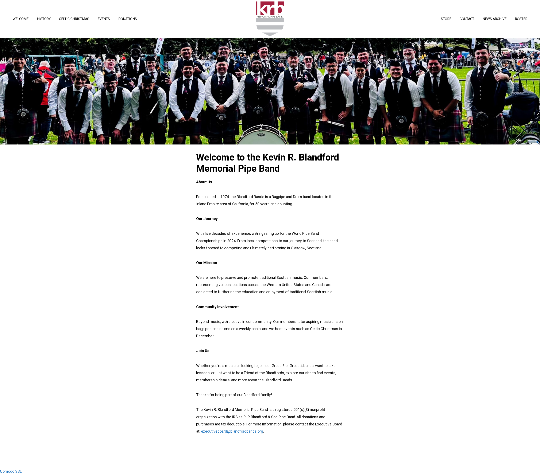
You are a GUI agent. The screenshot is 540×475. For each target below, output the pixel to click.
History (44, 19)
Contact (467, 19)
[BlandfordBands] (270, 18)
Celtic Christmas (74, 19)
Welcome (20, 19)
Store (446, 19)
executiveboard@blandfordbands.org (232, 431)
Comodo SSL (11, 471)
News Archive (494, 19)
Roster (521, 19)
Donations (127, 19)
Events (104, 19)
